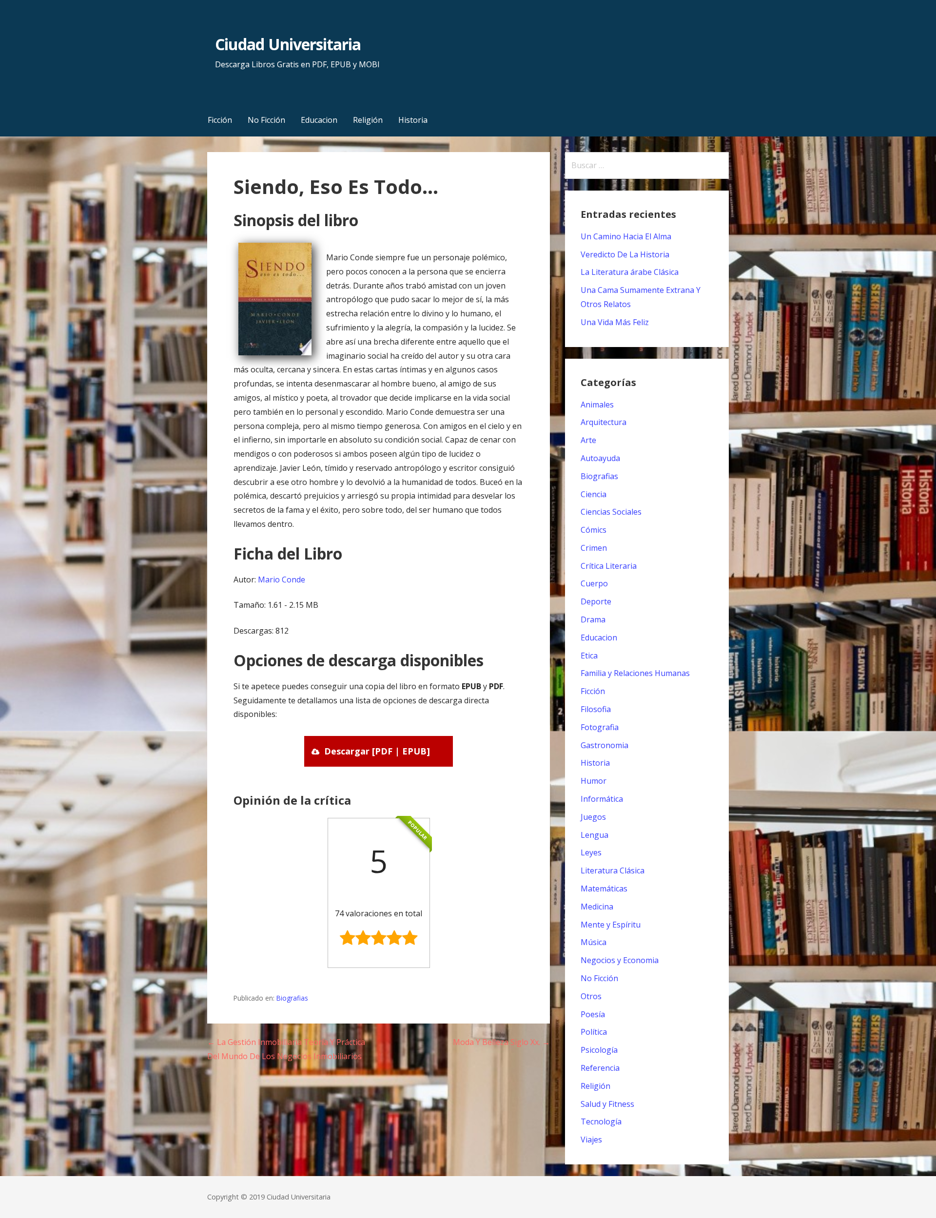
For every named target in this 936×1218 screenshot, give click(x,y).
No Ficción (266, 120)
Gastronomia (604, 745)
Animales (597, 404)
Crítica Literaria (609, 566)
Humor (593, 780)
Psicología (599, 1049)
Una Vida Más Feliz (615, 322)
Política (594, 1031)
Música (593, 942)
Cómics (593, 529)
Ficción (220, 120)
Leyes (591, 852)
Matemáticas (604, 888)
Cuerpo (594, 583)
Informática (602, 798)
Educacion (319, 120)
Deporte (596, 601)
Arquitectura (603, 422)
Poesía (593, 1014)
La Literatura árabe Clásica (630, 272)
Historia (413, 120)
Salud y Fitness (607, 1104)
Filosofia (596, 709)
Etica (589, 655)
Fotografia (600, 727)
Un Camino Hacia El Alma (626, 236)
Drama (593, 619)
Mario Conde (281, 579)
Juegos (593, 817)
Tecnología (601, 1121)
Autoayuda (600, 458)
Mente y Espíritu (611, 924)
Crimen (594, 547)
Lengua (594, 835)
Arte (588, 440)
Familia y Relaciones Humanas (635, 673)
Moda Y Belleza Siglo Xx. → (501, 1042)
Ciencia (593, 494)
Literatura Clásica (612, 870)
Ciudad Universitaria (288, 44)
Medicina (597, 906)
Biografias (292, 998)
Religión (368, 120)
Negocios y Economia (620, 960)
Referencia (600, 1068)
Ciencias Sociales (611, 511)
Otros (591, 996)
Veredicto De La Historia (625, 254)
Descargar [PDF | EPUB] (377, 751)
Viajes (591, 1139)
